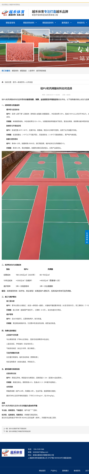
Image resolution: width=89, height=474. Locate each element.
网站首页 (42, 470)
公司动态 (29, 82)
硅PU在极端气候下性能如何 (17, 428)
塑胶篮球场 (10, 22)
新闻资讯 (81, 22)
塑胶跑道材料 (48, 22)
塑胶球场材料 (28, 22)
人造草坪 (31, 70)
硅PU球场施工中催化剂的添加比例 (19, 431)
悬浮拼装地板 (41, 70)
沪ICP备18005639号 (55, 458)
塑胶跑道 (23, 70)
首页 (14, 82)
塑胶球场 (15, 70)
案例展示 (65, 22)
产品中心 (54, 470)
